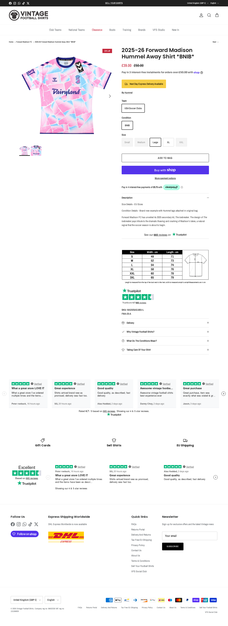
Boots (112, 30)
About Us (135, 555)
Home (11, 42)
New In (175, 30)
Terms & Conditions (140, 560)
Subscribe (173, 546)
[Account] (200, 15)
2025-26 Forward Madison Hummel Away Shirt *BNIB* (55, 42)
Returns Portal (138, 529)
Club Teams (55, 30)
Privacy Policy (138, 545)
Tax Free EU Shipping (141, 539)
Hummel (129, 92)
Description (127, 197)
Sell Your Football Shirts (142, 566)
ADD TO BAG (165, 158)
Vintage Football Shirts (25, 608)
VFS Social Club (139, 571)
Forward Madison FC (24, 42)
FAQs (133, 524)
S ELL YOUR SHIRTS (114, 3)
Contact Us (136, 550)
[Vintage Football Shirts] (28, 15)
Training (127, 30)
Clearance (97, 30)
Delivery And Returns (141, 534)
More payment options (165, 178)
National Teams (77, 30)
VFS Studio (159, 30)
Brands (142, 30)
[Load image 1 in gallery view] (66, 94)
